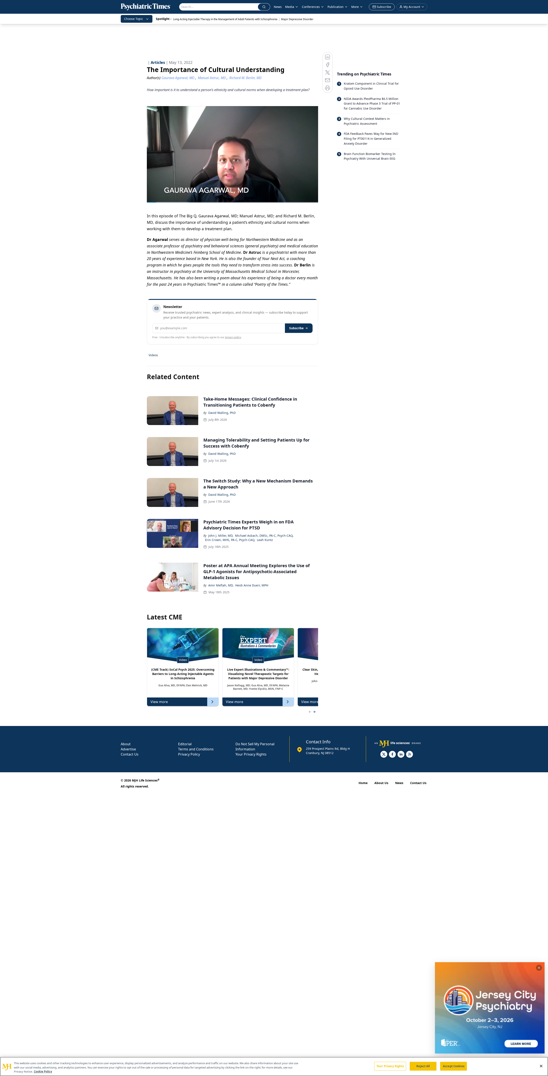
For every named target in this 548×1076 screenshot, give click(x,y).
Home (363, 783)
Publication (336, 7)
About (126, 744)
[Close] (541, 1066)
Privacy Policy (189, 754)
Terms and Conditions (196, 749)
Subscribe (296, 328)
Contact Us (129, 754)
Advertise (128, 749)
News (278, 7)
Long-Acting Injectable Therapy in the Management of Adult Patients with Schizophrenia (225, 19)
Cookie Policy (43, 1071)
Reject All (423, 1066)
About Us (381, 783)
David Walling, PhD (222, 413)
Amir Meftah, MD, (221, 585)
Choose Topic (133, 19)
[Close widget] (539, 968)
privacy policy (233, 337)
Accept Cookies (453, 1066)
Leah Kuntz (265, 540)
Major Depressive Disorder (297, 19)
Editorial (185, 744)
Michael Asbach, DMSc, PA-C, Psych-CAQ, (264, 535)
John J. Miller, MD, (220, 535)
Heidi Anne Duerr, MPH (251, 585)
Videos (153, 355)
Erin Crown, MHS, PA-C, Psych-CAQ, (230, 540)
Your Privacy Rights (251, 754)
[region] (274, 1066)
